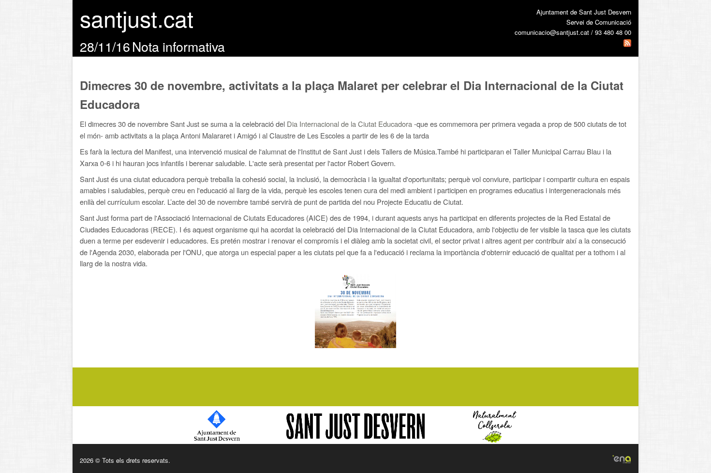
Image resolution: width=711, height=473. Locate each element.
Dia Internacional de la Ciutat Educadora (349, 124)
